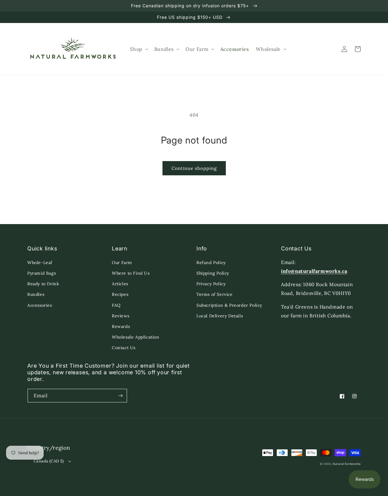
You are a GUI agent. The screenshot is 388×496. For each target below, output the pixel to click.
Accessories (39, 305)
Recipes (120, 294)
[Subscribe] (120, 396)
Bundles (35, 294)
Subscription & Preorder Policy (229, 305)
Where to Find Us (131, 273)
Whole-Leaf (39, 262)
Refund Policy (211, 262)
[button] (138, 49)
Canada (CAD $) (49, 461)
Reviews (120, 316)
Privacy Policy (211, 283)
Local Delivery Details (219, 316)
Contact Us (123, 347)
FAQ (116, 305)
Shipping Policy (212, 273)
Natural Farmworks (347, 464)
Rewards (121, 326)
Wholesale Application (135, 337)
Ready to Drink (43, 283)
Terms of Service (214, 294)
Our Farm (122, 262)
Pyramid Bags (41, 273)
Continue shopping (194, 168)
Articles (120, 283)
